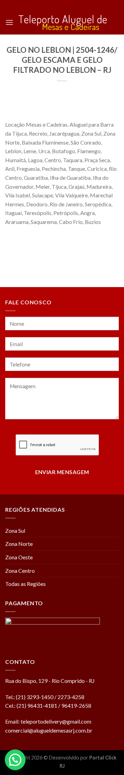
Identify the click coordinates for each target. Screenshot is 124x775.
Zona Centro (20, 570)
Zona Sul (15, 530)
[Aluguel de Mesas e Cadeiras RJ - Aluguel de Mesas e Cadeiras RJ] (63, 22)
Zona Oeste (19, 557)
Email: (13, 721)
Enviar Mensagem (62, 472)
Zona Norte (19, 543)
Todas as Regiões (25, 583)
